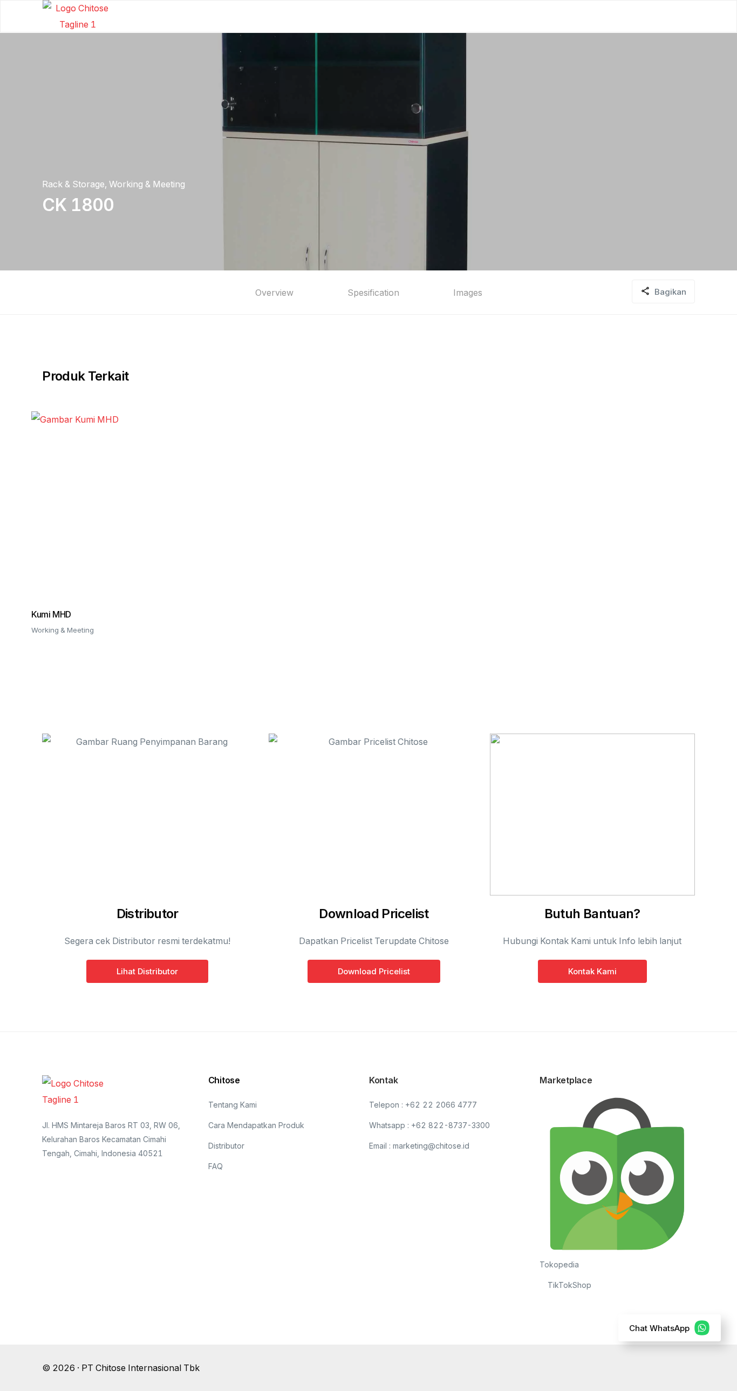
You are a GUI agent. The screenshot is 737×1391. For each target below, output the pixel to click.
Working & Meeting (147, 184)
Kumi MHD (51, 614)
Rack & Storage (73, 184)
